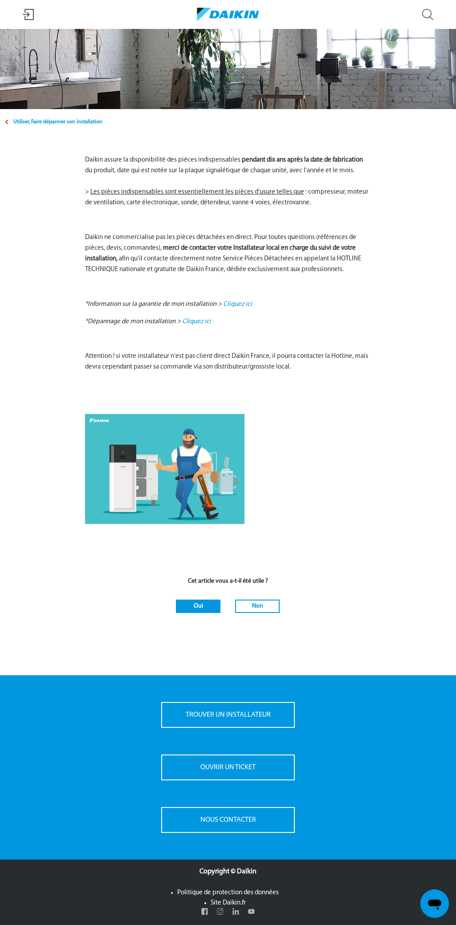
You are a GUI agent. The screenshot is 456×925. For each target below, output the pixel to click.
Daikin (246, 871)
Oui (198, 606)
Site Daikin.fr (228, 903)
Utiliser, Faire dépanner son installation (57, 122)
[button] (28, 18)
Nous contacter (228, 820)
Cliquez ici (237, 304)
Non (257, 606)
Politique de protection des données (228, 892)
